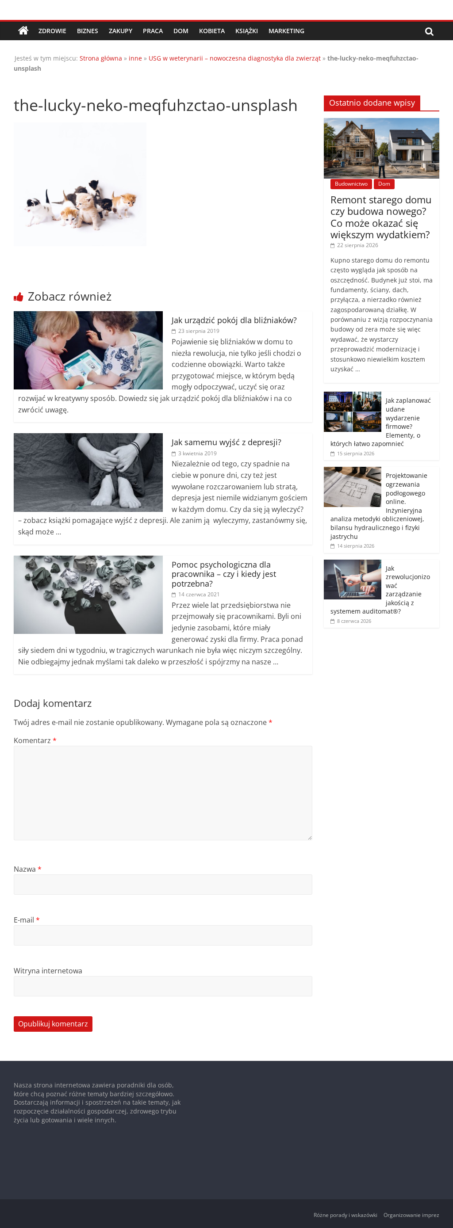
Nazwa (28, 869)
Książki (246, 31)
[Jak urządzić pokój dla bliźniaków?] (88, 316)
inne (135, 58)
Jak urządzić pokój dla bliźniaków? (234, 320)
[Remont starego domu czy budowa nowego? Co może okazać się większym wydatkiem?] (382, 122)
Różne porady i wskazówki (345, 1215)
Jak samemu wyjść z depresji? (226, 442)
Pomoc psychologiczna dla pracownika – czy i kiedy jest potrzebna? (224, 574)
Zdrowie (52, 31)
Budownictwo (351, 183)
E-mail (27, 920)
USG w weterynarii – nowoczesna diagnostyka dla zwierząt (235, 58)
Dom (180, 31)
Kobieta (212, 31)
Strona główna (101, 58)
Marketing (286, 31)
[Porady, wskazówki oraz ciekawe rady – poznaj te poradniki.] (23, 31)
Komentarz (35, 740)
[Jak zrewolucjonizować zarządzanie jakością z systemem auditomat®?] (352, 564)
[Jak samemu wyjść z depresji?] (88, 438)
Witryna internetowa (48, 971)
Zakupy (120, 31)
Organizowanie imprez (411, 1215)
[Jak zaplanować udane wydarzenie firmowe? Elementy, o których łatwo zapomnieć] (352, 396)
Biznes (87, 31)
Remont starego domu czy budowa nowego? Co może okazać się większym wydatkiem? (381, 217)
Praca (153, 31)
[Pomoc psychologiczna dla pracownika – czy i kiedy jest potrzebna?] (88, 561)
